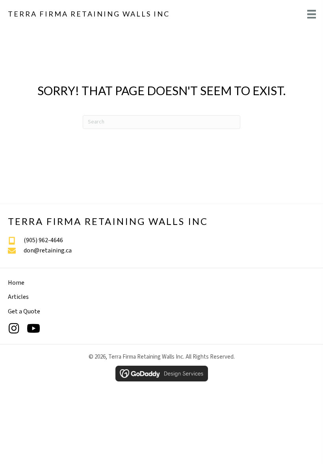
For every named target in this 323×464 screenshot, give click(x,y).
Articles (18, 297)
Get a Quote (24, 311)
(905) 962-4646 (43, 240)
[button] (14, 328)
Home (16, 282)
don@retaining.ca (48, 250)
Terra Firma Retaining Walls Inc (89, 13)
